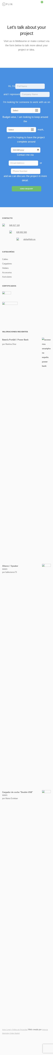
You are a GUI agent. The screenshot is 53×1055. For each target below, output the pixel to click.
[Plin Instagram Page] (8, 1040)
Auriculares (7, 277)
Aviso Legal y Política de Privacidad (15, 1029)
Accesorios (7, 272)
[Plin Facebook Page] (3, 1040)
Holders (5, 268)
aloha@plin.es (29, 239)
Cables (5, 259)
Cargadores (7, 264)
